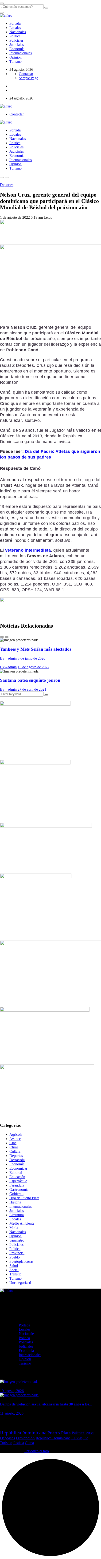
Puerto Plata (59, 1432)
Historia (15, 1202)
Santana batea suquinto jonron (30, 680)
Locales (15, 28)
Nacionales (17, 32)
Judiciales (16, 45)
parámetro (16, 1240)
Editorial (15, 1173)
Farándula (16, 1185)
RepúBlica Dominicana (53, 1438)
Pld (85, 1438)
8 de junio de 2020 (31, 658)
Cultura (14, 1151)
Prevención (25, 1438)
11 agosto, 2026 (11, 1413)
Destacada (17, 1160)
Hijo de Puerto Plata (24, 1198)
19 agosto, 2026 (12, 1391)
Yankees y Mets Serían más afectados (35, 649)
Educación (17, 1177)
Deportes (6, 185)
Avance (15, 1139)
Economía (16, 49)
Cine (12, 1143)
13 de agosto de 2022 (33, 667)
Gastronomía (18, 1189)
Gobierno (16, 1194)
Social (14, 1270)
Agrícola (15, 1134)
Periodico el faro (36, 1451)
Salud (13, 1266)
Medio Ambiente (21, 1223)
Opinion (15, 57)
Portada (15, 23)
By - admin (8, 658)
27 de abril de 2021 (32, 689)
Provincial (16, 1253)
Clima (13, 1147)
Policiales (16, 40)
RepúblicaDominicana (23, 1433)
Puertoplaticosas (21, 1261)
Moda (13, 1228)
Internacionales (20, 53)
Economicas (18, 1168)
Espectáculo (18, 1181)
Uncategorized (20, 1283)
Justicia (18, 1443)
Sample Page (28, 78)
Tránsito (15, 1274)
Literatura (16, 1215)
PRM (89, 1433)
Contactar (26, 74)
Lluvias (76, 1438)
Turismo (15, 61)
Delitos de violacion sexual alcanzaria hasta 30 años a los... (46, 1404)
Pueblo (14, 1257)
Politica (14, 36)
